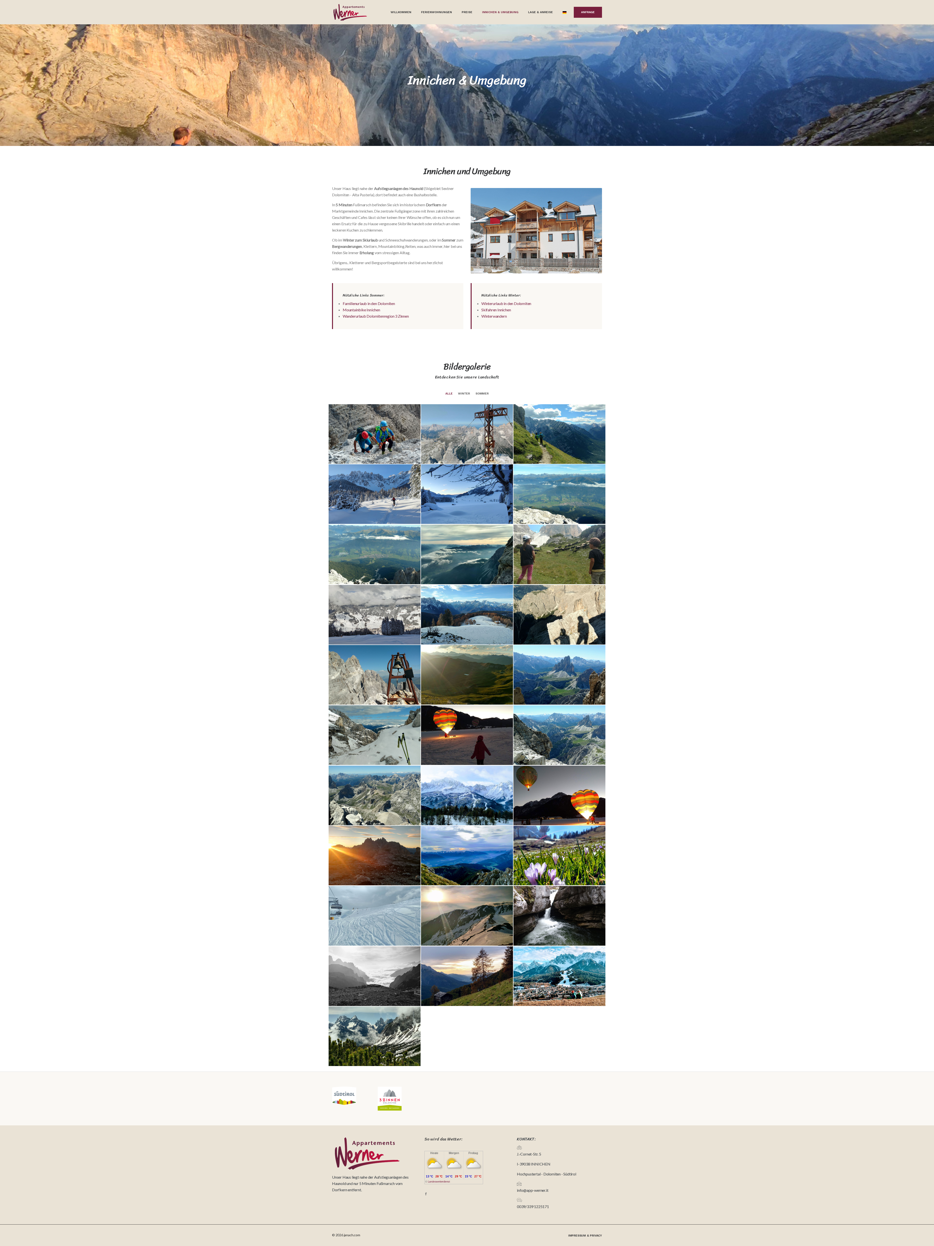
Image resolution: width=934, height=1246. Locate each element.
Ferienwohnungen (436, 12)
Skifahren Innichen (496, 309)
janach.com (352, 1235)
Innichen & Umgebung (500, 12)
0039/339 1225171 (533, 1206)
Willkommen (401, 12)
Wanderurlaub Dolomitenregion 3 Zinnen (376, 316)
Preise (467, 12)
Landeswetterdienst (439, 1181)
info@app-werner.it (532, 1190)
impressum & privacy (585, 1235)
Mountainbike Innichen (361, 309)
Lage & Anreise (540, 12)
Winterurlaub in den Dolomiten (506, 303)
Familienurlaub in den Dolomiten (369, 303)
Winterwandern (494, 316)
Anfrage (588, 12)
